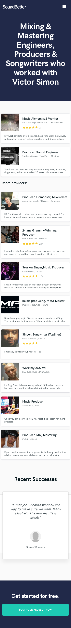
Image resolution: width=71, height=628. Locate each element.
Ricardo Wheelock (35, 547)
